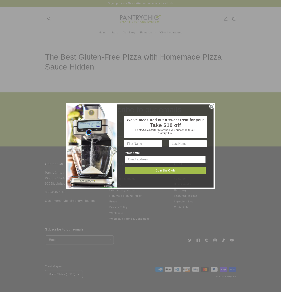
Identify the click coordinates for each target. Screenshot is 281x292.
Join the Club (165, 170)
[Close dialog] (212, 106)
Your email (132, 152)
